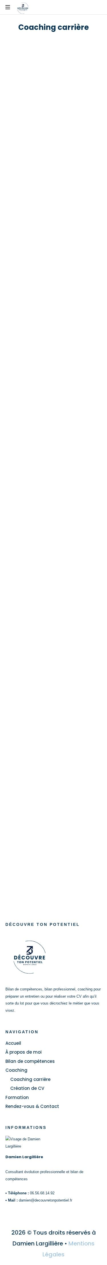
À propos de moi (23, 1052)
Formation (17, 1097)
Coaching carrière (30, 1079)
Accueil (13, 1043)
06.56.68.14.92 (42, 1193)
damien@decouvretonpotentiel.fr (45, 1200)
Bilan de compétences (30, 1061)
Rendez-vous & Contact (32, 1106)
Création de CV (27, 1088)
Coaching (16, 1070)
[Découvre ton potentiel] (23, 8)
